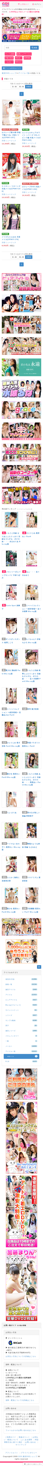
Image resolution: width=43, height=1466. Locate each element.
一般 (21, 1041)
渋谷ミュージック (9, 141)
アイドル (21, 995)
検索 (35, 48)
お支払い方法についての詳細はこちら (21, 1356)
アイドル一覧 (24, 73)
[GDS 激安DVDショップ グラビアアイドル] (5, 4)
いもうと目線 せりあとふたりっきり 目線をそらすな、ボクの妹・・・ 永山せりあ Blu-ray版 (11, 538)
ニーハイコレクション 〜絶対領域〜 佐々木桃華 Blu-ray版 (31, 608)
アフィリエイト (11, 1453)
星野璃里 (27, 58)
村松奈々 (19, 58)
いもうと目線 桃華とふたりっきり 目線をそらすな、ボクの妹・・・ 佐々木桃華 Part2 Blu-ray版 (31, 675)
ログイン (37, 4)
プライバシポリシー (29, 1453)
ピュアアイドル (21, 1000)
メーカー (21, 1046)
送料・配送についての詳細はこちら (20, 1400)
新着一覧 (21, 984)
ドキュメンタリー (21, 1036)
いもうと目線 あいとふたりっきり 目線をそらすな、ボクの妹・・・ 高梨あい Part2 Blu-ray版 (31, 779)
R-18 (21, 1061)
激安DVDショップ (9, 73)
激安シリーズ (21, 1031)
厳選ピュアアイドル (24, 54)
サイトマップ (21, 1445)
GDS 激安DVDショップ (27, 1456)
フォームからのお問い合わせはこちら (21, 1430)
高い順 (21, 86)
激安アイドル (21, 989)
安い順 (14, 86)
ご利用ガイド (10, 1437)
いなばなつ (9, 62)
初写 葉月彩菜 (33, 709)
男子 (21, 1026)
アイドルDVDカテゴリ (13, 68)
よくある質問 (26, 1440)
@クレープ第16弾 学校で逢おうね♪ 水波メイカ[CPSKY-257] (11, 134)
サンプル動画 (10, 54)
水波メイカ (22, 1056)
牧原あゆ (19, 62)
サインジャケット (21, 1010)
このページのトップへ (34, 1464)
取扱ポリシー (24, 1437)
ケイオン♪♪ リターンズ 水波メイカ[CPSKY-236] (11, 188)
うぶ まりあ (12, 813)
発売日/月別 (21, 979)
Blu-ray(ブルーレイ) (21, 1005)
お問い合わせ (30, 1442)
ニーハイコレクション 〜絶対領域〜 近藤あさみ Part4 (11, 712)
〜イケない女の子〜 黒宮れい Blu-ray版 (11, 847)
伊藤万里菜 (9, 58)
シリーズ (21, 1015)
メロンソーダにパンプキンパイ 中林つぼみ (11, 575)
